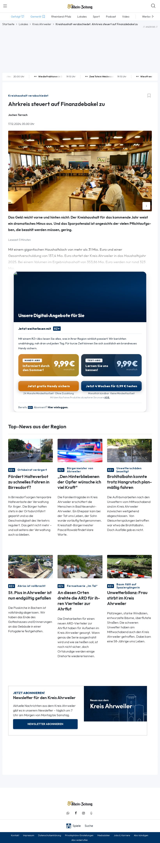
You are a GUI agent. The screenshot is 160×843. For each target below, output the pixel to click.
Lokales (23, 24)
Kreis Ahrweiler (41, 24)
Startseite (8, 24)
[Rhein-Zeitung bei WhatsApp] (68, 813)
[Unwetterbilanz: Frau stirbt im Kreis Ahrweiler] (129, 566)
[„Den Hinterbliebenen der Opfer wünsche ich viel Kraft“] (80, 450)
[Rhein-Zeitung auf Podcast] (91, 813)
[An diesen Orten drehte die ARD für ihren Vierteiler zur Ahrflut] (80, 566)
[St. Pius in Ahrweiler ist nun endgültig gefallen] (30, 566)
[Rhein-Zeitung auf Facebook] (76, 813)
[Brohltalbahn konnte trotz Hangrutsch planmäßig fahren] (129, 450)
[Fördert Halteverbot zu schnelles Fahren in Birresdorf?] (30, 450)
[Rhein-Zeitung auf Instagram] (83, 813)
